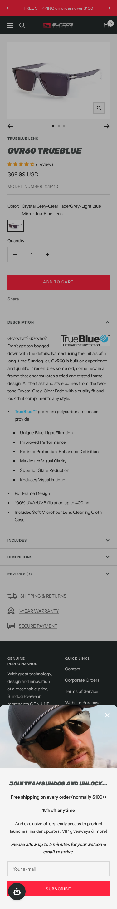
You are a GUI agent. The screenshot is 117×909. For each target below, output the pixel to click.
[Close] (107, 715)
